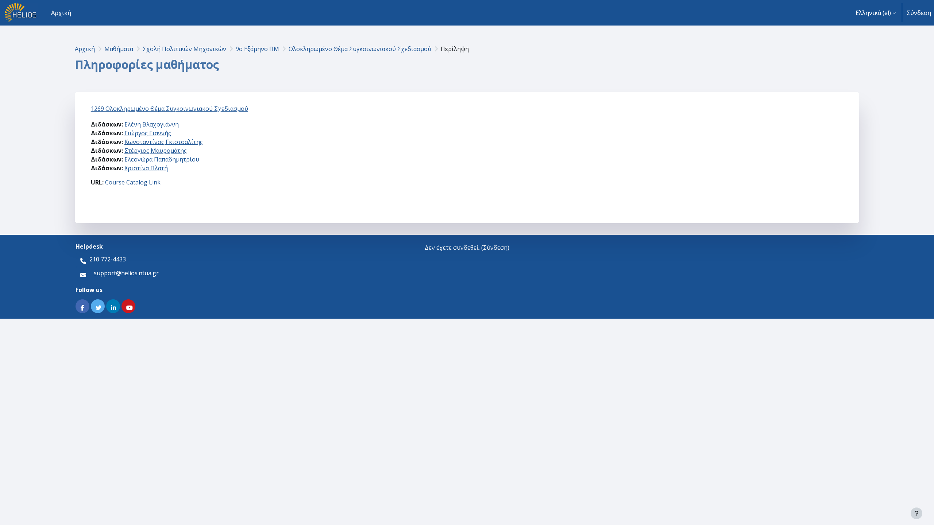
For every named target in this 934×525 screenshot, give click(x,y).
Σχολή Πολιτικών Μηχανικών (184, 49)
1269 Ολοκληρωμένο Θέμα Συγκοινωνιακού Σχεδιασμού (169, 109)
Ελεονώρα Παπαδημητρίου (161, 159)
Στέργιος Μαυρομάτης (155, 151)
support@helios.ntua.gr (126, 273)
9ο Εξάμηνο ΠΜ (257, 49)
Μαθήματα (118, 49)
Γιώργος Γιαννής (147, 133)
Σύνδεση (919, 13)
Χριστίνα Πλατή (146, 168)
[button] (875, 13)
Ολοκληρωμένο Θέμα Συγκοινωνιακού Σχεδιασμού (360, 49)
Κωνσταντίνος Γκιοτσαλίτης (163, 142)
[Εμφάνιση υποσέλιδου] (916, 513)
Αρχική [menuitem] (61, 13)
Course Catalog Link (133, 182)
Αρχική (85, 49)
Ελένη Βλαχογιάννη (151, 124)
